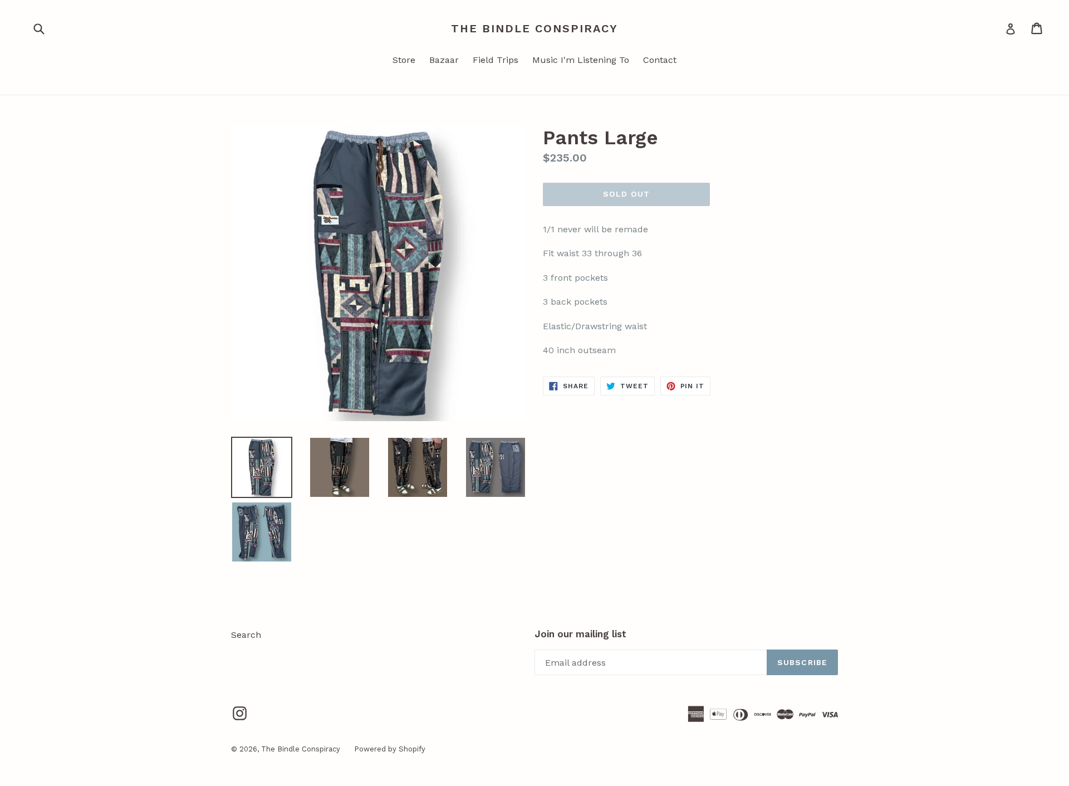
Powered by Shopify (389, 749)
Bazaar (444, 60)
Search (246, 634)
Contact (659, 60)
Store (404, 60)
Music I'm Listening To (580, 60)
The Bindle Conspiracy (534, 28)
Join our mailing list (580, 633)
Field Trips (495, 60)
